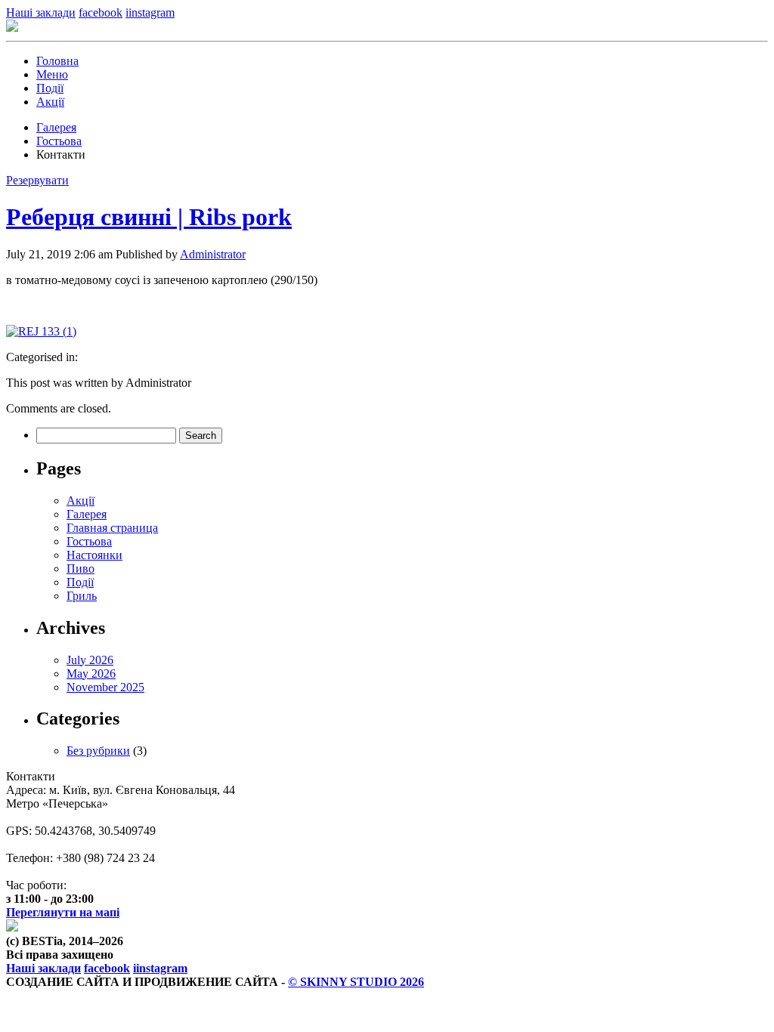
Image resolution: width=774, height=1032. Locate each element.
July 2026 (90, 659)
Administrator (213, 254)
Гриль (82, 595)
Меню (52, 74)
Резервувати (37, 180)
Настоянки (94, 554)
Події (49, 88)
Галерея (87, 514)
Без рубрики (98, 750)
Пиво (80, 568)
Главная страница (112, 527)
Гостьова (59, 140)
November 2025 (105, 687)
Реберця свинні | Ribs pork (149, 216)
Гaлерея (56, 127)
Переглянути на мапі (62, 912)
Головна (57, 60)
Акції (50, 101)
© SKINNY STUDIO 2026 (356, 981)
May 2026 (91, 673)
